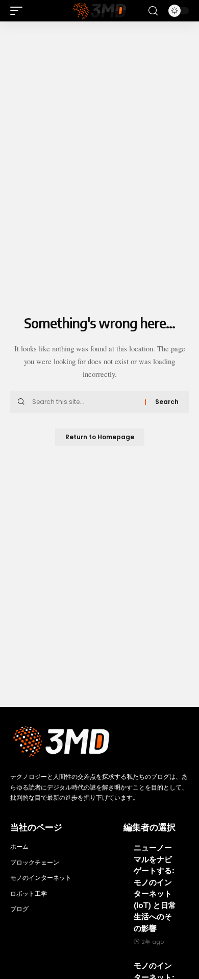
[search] (153, 11)
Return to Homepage (99, 437)
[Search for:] (84, 402)
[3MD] (99, 10)
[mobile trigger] (19, 11)
